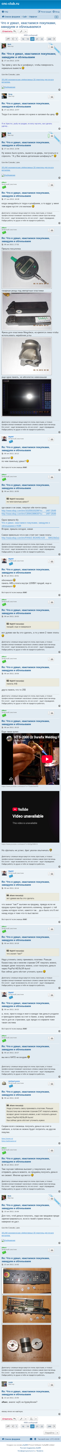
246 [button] (49, 38)
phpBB (25, 1445)
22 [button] (42, 38)
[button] (8, 39)
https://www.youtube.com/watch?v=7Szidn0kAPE (20, 786)
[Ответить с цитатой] (52, 47)
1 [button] (16, 38)
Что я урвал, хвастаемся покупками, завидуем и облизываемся (28, 24)
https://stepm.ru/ (7, 1138)
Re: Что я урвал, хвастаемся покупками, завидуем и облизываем (29, 55)
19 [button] (28, 38)
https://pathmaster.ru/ (9, 1141)
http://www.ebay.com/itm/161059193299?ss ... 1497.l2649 (29, 510)
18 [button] (23, 38)
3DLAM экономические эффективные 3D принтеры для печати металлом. (28, 81)
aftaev (4, 182)
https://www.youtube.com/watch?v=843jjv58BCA (20, 844)
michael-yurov (14, 1081)
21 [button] (37, 38)
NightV (11, 437)
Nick (9, 44)
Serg (10, 94)
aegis (10, 1382)
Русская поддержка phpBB (30, 1448)
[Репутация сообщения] (48, 47)
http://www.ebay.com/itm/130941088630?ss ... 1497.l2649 (29, 514)
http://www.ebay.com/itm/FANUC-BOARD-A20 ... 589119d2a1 (30, 538)
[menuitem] (5, 12)
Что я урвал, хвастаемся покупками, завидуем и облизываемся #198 (26, 524)
